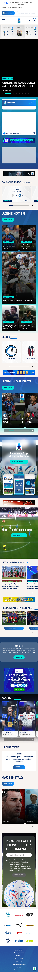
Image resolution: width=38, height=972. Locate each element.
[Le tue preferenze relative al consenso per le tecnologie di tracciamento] (34, 968)
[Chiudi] (31, 480)
